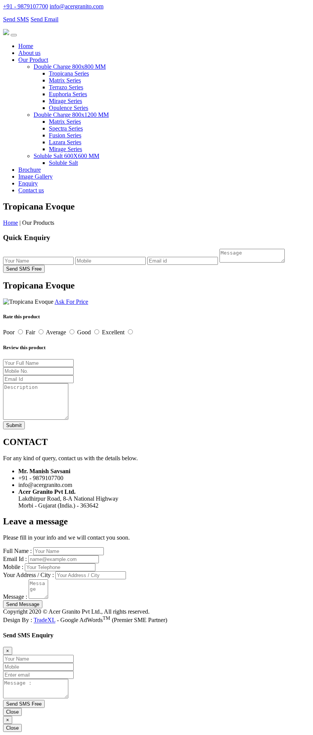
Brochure (29, 169)
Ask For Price (71, 301)
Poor (9, 332)
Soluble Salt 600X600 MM (66, 156)
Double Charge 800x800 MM (70, 66)
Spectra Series (66, 128)
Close (12, 712)
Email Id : (15, 559)
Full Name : (17, 551)
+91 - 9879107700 (25, 6)
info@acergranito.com (76, 6)
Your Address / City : (28, 575)
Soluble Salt (63, 163)
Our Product (33, 59)
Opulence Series (68, 108)
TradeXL (44, 620)
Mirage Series (65, 101)
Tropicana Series (69, 73)
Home (25, 46)
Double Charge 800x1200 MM (71, 114)
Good (84, 332)
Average (57, 332)
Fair (31, 332)
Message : (15, 596)
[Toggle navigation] (14, 35)
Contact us (31, 190)
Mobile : (13, 567)
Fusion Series (65, 135)
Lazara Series (65, 142)
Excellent (114, 332)
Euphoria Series (68, 94)
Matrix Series (65, 80)
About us (29, 53)
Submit (14, 425)
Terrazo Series (66, 87)
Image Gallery (35, 176)
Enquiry (28, 183)
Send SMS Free (24, 269)
